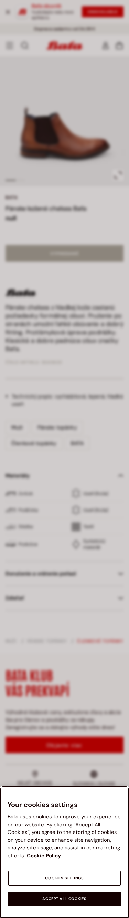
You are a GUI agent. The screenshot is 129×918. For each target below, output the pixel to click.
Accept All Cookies (64, 898)
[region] (64, 852)
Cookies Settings (64, 878)
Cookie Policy (44, 855)
